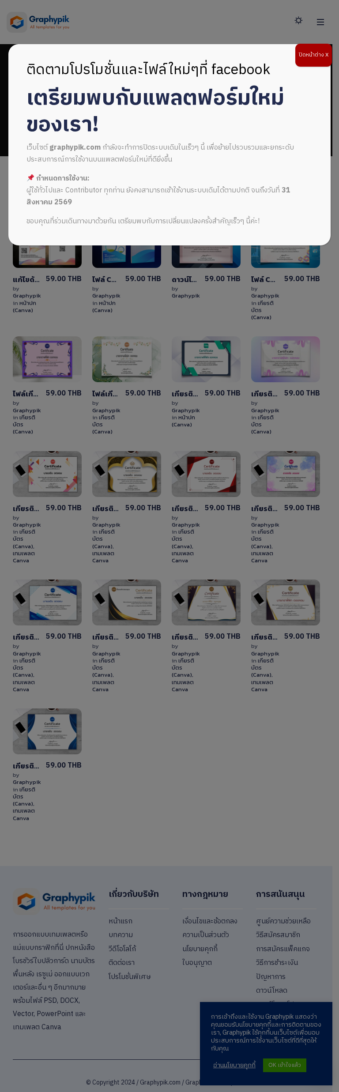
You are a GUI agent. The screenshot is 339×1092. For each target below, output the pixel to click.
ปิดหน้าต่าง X (313, 55)
